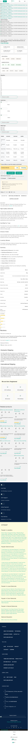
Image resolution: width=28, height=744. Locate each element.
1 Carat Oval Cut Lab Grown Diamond (9, 562)
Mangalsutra (4, 543)
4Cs (8, 619)
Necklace (22, 540)
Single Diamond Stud (18, 537)
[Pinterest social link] (16, 728)
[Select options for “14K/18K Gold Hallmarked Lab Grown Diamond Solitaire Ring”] (16, 443)
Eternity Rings (22, 534)
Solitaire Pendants (21, 535)
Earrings (3, 535)
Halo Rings (15, 534)
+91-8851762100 (13, 701)
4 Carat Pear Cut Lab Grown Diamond (14, 576)
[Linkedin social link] (21, 728)
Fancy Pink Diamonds (5, 601)
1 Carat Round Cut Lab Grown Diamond (9, 549)
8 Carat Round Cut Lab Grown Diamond (14, 556)
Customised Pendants (17, 538)
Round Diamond (18, 589)
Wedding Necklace (5, 541)
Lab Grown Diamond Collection (7, 589)
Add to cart (11, 172)
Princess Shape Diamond (11, 612)
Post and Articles (13, 619)
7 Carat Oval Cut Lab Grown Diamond (17, 568)
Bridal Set (20, 541)
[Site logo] (14, 1)
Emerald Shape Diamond (11, 592)
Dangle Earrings (4, 537)
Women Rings (4, 532)
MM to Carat (4, 619)
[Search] (19, 1)
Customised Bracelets (14, 540)
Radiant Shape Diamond (11, 610)
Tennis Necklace (13, 541)
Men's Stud (11, 537)
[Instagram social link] (12, 728)
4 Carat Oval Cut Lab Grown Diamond (14, 565)
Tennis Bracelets (5, 540)
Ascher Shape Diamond (11, 593)
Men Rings (10, 534)
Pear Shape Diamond (13, 590)
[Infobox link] (14, 488)
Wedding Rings (20, 532)
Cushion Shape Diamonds (11, 594)
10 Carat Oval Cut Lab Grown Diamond (17, 571)
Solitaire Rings (4, 534)
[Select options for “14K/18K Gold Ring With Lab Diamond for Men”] (2, 412)
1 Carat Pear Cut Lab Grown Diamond (9, 574)
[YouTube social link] (14, 728)
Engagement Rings (12, 532)
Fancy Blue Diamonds (16, 601)
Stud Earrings (8, 535)
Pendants (14, 535)
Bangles (9, 543)
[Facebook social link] (7, 728)
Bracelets (24, 538)
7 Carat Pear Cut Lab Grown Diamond (17, 579)
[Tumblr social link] (19, 728)
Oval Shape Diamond (13, 609)
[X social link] (9, 728)
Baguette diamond (22, 594)
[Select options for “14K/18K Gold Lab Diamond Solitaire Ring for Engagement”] (16, 458)
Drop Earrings (8, 538)
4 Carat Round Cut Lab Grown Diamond (14, 552)
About (5, 1)
